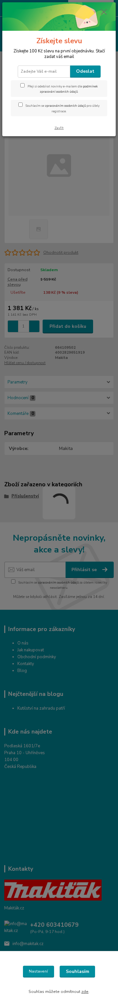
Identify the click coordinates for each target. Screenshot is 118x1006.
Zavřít (59, 127)
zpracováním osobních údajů (65, 105)
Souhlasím (77, 971)
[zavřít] (104, 12)
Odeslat (85, 71)
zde (84, 991)
